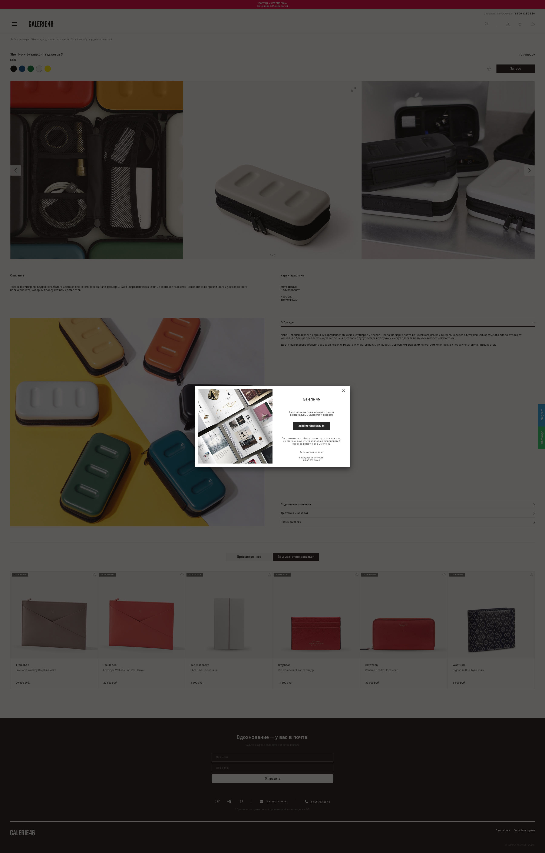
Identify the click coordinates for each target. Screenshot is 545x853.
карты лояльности (329, 438)
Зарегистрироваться (311, 425)
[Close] (343, 390)
